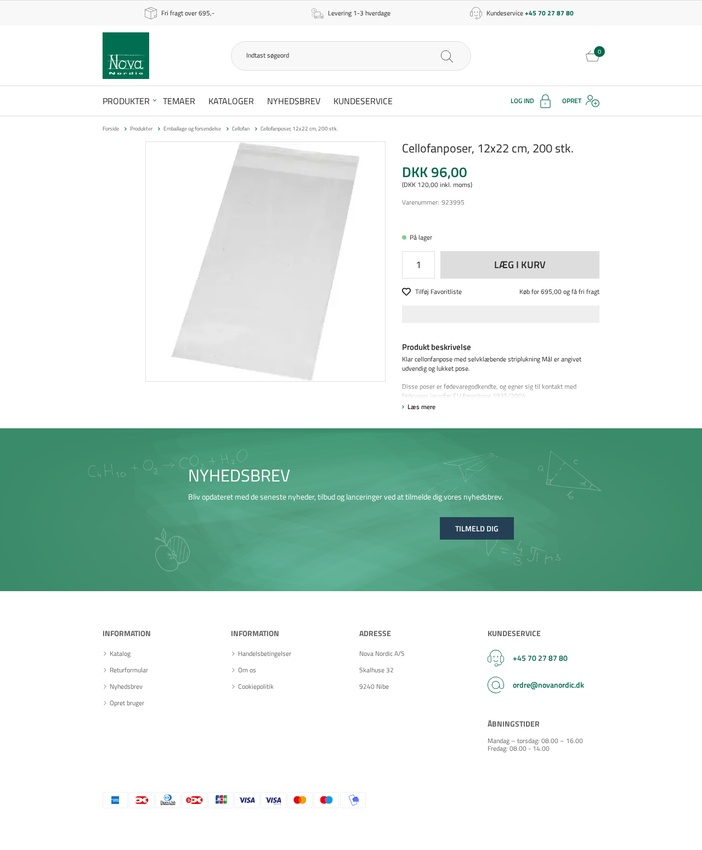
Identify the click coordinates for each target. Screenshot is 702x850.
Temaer (179, 100)
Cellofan (241, 128)
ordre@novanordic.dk (548, 684)
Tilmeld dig (477, 528)
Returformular (129, 670)
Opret (571, 100)
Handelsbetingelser (264, 654)
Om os (247, 670)
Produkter (126, 100)
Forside (111, 128)
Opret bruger (127, 703)
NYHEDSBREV (239, 475)
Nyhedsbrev (293, 100)
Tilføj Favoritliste (438, 292)
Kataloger (231, 100)
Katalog (120, 654)
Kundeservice (363, 100)
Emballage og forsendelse (192, 128)
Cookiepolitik (256, 686)
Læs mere (421, 406)
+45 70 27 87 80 (540, 658)
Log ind (522, 100)
